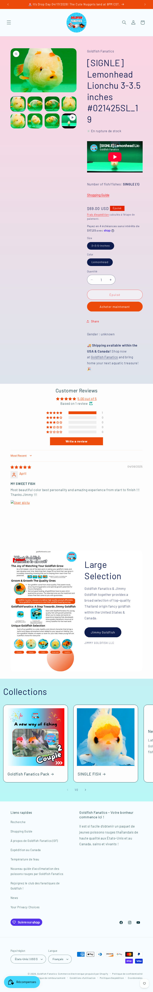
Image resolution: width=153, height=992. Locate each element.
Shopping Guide (98, 195)
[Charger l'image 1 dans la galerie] (18, 104)
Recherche (18, 822)
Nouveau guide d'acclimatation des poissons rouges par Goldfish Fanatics (37, 871)
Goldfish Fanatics (104, 357)
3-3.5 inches (102, 246)
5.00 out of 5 (87, 399)
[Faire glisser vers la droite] (85, 789)
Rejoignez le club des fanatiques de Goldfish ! (35, 885)
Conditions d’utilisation (83, 977)
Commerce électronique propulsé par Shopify (83, 973)
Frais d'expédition (98, 214)
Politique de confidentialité (127, 973)
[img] (21, 467)
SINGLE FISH (89, 773)
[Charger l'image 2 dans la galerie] (34, 104)
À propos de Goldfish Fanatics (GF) (34, 840)
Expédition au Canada (26, 850)
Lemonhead (102, 263)
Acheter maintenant (115, 306)
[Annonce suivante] (145, 4)
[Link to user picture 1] (20, 509)
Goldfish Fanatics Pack (28, 773)
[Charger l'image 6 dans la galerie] (34, 120)
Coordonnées (135, 977)
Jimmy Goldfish (103, 632)
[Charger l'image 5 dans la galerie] (18, 120)
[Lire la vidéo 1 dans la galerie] (69, 120)
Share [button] (95, 321)
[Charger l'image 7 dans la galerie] (52, 120)
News (14, 897)
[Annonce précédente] (8, 4)
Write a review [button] (77, 441)
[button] (8, 22)
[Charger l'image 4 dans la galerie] (69, 104)
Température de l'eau (25, 859)
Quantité (92, 271)
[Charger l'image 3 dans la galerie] (52, 104)
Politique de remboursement (50, 977)
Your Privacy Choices (25, 907)
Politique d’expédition (112, 977)
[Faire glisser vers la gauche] (67, 789)
